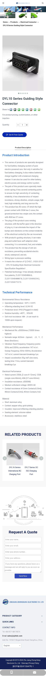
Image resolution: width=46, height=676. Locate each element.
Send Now (23, 576)
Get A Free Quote (16, 135)
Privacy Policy (34, 663)
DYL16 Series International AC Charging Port (14, 470)
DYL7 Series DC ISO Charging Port (31, 470)
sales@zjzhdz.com (14, 636)
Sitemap (24, 663)
